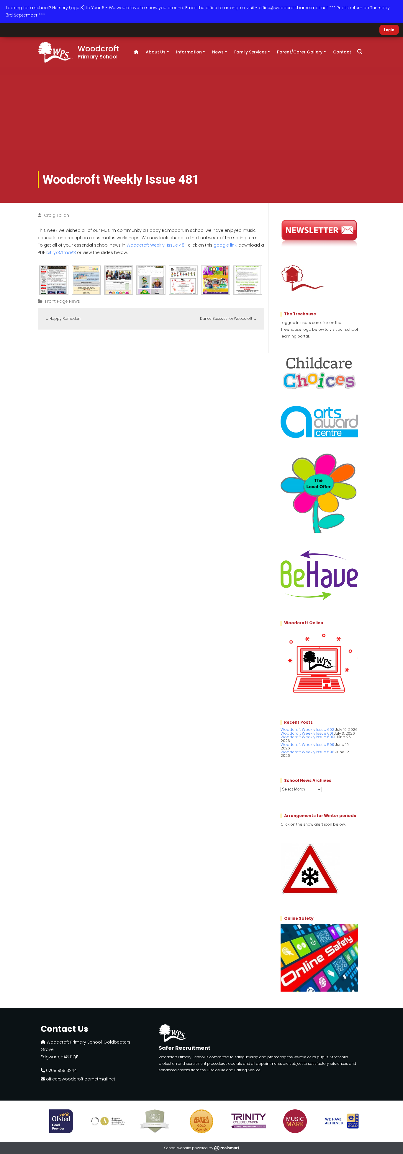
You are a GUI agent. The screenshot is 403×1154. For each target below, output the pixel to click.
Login (389, 29)
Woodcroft (98, 51)
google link (225, 245)
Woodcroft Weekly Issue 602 (307, 729)
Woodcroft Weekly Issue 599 (307, 744)
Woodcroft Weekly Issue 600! (308, 736)
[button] (360, 52)
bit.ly (61, 252)
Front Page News (62, 301)
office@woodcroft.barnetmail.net (80, 1079)
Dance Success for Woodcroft (228, 318)
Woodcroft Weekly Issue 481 (156, 245)
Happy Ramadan (63, 318)
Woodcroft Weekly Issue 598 (308, 751)
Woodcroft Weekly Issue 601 (307, 733)
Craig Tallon (56, 215)
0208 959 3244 (61, 1070)
